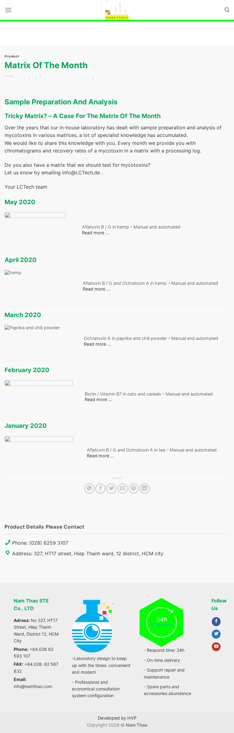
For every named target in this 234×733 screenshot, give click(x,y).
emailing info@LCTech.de (70, 172)
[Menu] (8, 9)
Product (12, 56)
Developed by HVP (117, 718)
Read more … (95, 232)
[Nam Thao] (117, 10)
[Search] (227, 10)
